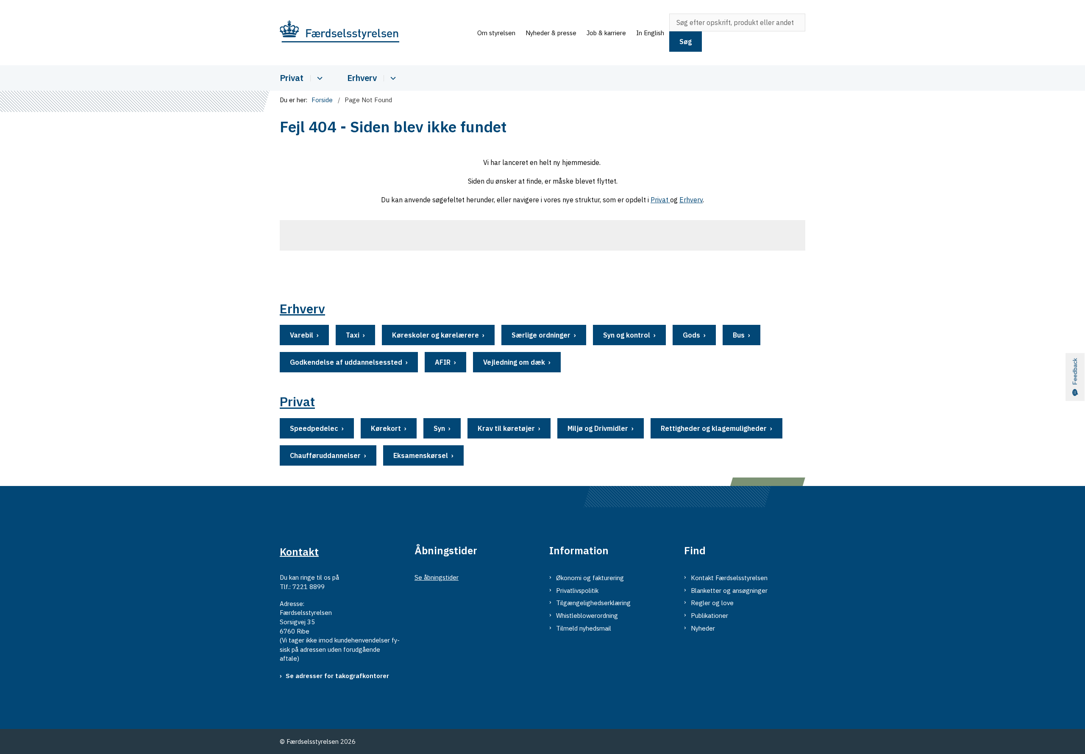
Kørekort (386, 428)
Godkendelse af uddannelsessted (346, 362)
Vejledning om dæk (514, 362)
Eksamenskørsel (420, 455)
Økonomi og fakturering (590, 578)
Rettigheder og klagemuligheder (714, 428)
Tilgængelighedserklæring (593, 603)
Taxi (352, 335)
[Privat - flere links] (318, 78)
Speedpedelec (314, 428)
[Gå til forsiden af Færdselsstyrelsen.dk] (376, 32)
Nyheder (703, 628)
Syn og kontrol (626, 335)
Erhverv (362, 78)
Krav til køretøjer (506, 428)
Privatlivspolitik (577, 590)
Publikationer (709, 616)
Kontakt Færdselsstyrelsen (729, 578)
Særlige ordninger (541, 335)
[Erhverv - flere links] (392, 78)
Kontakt (299, 551)
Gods (691, 335)
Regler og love (712, 603)
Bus (739, 335)
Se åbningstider (437, 577)
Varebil (301, 335)
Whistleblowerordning (587, 616)
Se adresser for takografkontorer (337, 676)
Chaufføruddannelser (325, 455)
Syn (439, 428)
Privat (291, 78)
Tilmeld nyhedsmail (583, 628)
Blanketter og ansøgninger (729, 590)
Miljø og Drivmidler (598, 428)
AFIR (443, 362)
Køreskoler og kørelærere (435, 335)
